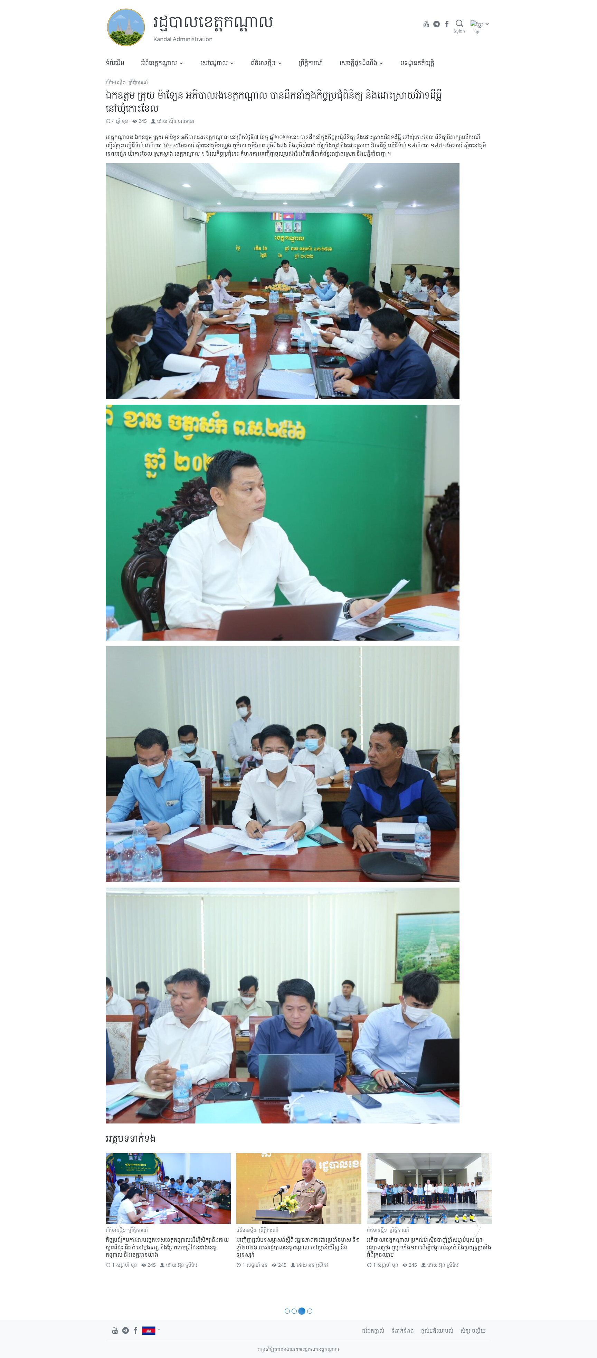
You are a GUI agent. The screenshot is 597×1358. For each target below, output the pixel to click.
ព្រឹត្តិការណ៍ (311, 62)
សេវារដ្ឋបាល (214, 62)
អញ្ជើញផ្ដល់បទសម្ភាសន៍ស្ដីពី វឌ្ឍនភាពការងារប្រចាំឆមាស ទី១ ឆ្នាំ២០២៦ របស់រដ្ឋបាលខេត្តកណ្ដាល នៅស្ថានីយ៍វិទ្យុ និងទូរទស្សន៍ (167, 1247)
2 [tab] (294, 1311)
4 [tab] (308, 1311)
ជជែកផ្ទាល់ (373, 1330)
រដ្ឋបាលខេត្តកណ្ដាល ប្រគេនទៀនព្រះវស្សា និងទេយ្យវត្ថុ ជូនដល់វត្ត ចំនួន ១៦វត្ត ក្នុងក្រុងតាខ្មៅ (429, 1243)
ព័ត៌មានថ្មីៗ (263, 62)
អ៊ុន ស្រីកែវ (187, 1264)
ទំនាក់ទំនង (402, 1330)
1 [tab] (287, 1311)
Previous (119, 1226)
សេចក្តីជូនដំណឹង (358, 62)
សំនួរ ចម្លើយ (473, 1330)
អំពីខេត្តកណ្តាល (159, 62)
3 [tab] (300, 1311)
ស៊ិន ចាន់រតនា (182, 121)
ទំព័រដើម (115, 62)
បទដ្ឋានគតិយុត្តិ (417, 62)
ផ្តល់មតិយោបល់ (437, 1330)
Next (477, 1226)
